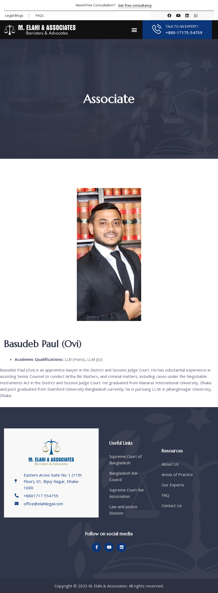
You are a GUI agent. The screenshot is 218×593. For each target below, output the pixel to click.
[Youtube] (178, 16)
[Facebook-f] (96, 547)
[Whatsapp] (196, 16)
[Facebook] (169, 16)
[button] (134, 29)
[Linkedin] (187, 16)
